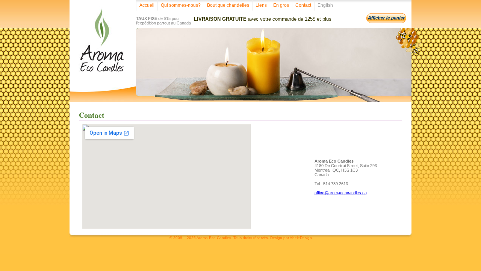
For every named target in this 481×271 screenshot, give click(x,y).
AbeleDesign (301, 238)
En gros (281, 5)
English (325, 5)
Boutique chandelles (228, 5)
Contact (303, 5)
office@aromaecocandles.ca (341, 192)
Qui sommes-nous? (181, 5)
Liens (261, 5)
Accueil (146, 5)
